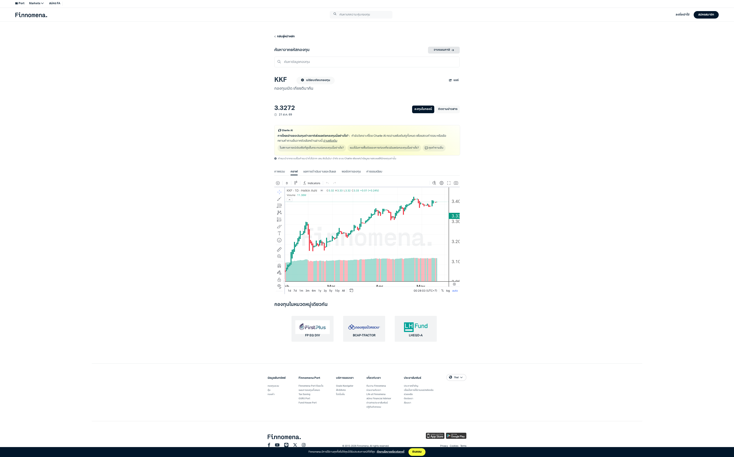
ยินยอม (417, 451)
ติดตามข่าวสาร (447, 109)
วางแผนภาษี (442, 50)
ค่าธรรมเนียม (374, 171)
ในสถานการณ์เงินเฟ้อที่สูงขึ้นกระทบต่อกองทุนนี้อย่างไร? (312, 147)
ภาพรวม (279, 171)
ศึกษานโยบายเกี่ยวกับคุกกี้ (390, 452)
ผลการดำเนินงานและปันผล (319, 171)
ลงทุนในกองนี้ (423, 109)
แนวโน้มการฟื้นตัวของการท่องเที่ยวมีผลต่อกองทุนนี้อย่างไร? (384, 147)
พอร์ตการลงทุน (351, 171)
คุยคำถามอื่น (436, 147)
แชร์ (456, 80)
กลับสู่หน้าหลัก (285, 36)
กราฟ (294, 171)
